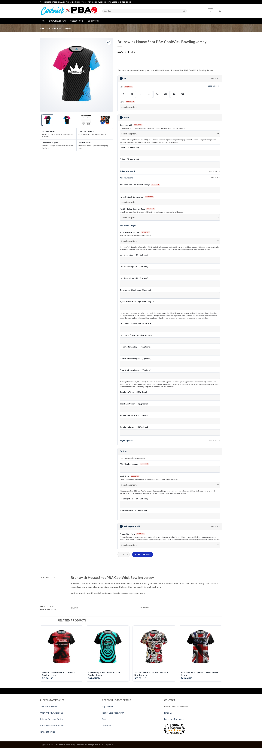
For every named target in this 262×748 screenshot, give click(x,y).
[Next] (108, 75)
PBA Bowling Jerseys (54, 28)
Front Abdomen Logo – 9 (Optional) (135, 370)
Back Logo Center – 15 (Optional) (134, 415)
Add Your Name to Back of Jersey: (135, 185)
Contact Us (94, 21)
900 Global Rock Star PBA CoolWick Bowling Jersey (151, 673)
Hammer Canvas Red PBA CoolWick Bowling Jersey (58, 673)
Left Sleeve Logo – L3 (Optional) (134, 278)
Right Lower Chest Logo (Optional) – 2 (137, 302)
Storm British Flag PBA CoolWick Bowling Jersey (200, 673)
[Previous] (44, 75)
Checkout (106, 725)
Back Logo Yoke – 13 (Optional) (133, 392)
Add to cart (142, 554)
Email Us (168, 712)
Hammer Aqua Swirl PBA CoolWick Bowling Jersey (104, 673)
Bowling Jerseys (57, 21)
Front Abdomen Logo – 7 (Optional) (135, 347)
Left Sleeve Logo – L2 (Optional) (134, 267)
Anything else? (169, 440)
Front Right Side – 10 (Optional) (134, 499)
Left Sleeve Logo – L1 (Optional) (134, 255)
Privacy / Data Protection (51, 725)
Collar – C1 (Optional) (129, 147)
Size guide (213, 86)
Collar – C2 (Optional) (129, 159)
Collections (76, 21)
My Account (108, 706)
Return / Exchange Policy (51, 719)
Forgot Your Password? (113, 712)
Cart (104, 719)
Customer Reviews (48, 706)
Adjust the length (169, 171)
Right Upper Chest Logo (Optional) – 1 (137, 290)
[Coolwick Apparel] (69, 11)
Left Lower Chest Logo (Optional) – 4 (136, 335)
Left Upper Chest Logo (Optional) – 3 (136, 323)
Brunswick (69, 28)
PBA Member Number (129, 464)
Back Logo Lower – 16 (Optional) (134, 427)
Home (44, 21)
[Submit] (184, 11)
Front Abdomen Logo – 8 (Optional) (135, 358)
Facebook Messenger (174, 719)
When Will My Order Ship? (52, 712)
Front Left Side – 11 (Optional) (133, 510)
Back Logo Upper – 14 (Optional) (134, 404)
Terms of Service (47, 731)
